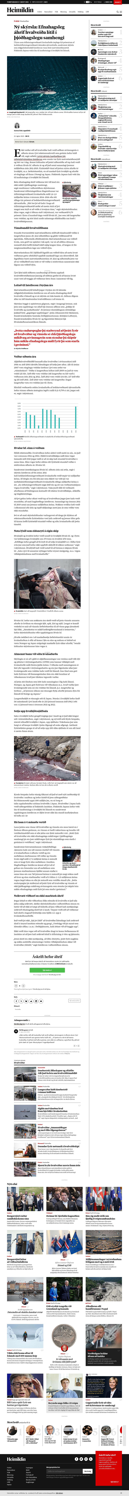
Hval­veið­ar (18, 1009)
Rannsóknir (48, 12)
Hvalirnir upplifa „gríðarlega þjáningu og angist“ (71, 200)
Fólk (56, 12)
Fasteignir (29, 1468)
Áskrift (28, 1472)
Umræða (72, 12)
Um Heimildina (31, 1477)
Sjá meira (47, 970)
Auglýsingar (30, 1482)
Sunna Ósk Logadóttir (22, 130)
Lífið (87, 12)
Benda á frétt (31, 1480)
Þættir (9, 1485)
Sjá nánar (59, 1493)
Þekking (80, 12)
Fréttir (39, 12)
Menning (63, 12)
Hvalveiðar (24, 21)
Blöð (27, 1470)
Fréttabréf (29, 1475)
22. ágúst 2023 (24, 1032)
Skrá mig (87, 1471)
